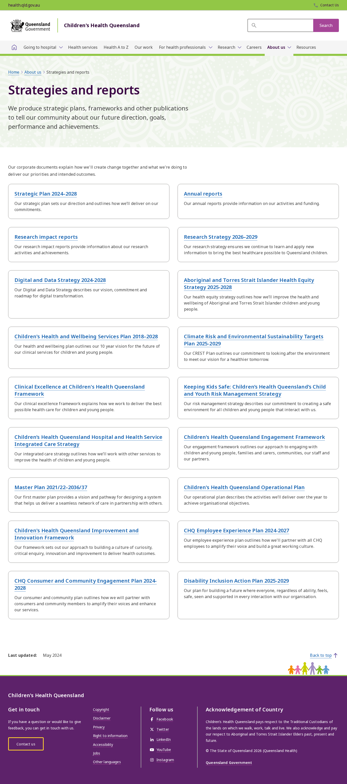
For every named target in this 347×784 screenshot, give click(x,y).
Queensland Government (229, 762)
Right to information (110, 735)
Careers (254, 47)
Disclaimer (102, 718)
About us (32, 72)
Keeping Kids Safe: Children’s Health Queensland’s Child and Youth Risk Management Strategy (255, 390)
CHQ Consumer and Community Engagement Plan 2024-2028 (85, 584)
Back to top (321, 655)
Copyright (101, 709)
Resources (306, 47)
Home (13, 72)
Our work (144, 47)
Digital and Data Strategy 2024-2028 (60, 280)
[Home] (14, 47)
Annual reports (203, 193)
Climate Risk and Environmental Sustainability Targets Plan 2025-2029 (254, 340)
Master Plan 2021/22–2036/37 (50, 487)
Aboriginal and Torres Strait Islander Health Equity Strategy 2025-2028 (249, 284)
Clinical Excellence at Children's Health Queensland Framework (79, 390)
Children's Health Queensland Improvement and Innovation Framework (76, 534)
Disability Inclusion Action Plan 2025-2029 (236, 580)
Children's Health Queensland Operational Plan (244, 487)
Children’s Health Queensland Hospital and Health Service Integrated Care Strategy (88, 440)
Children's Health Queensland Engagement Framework (254, 437)
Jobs (96, 753)
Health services (83, 47)
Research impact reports (46, 236)
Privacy (99, 727)
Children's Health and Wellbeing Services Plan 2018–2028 (86, 336)
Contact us (26, 744)
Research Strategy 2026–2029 (220, 236)
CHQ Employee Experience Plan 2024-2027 (236, 530)
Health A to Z (116, 47)
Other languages (107, 761)
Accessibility (103, 744)
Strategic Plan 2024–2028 (45, 193)
